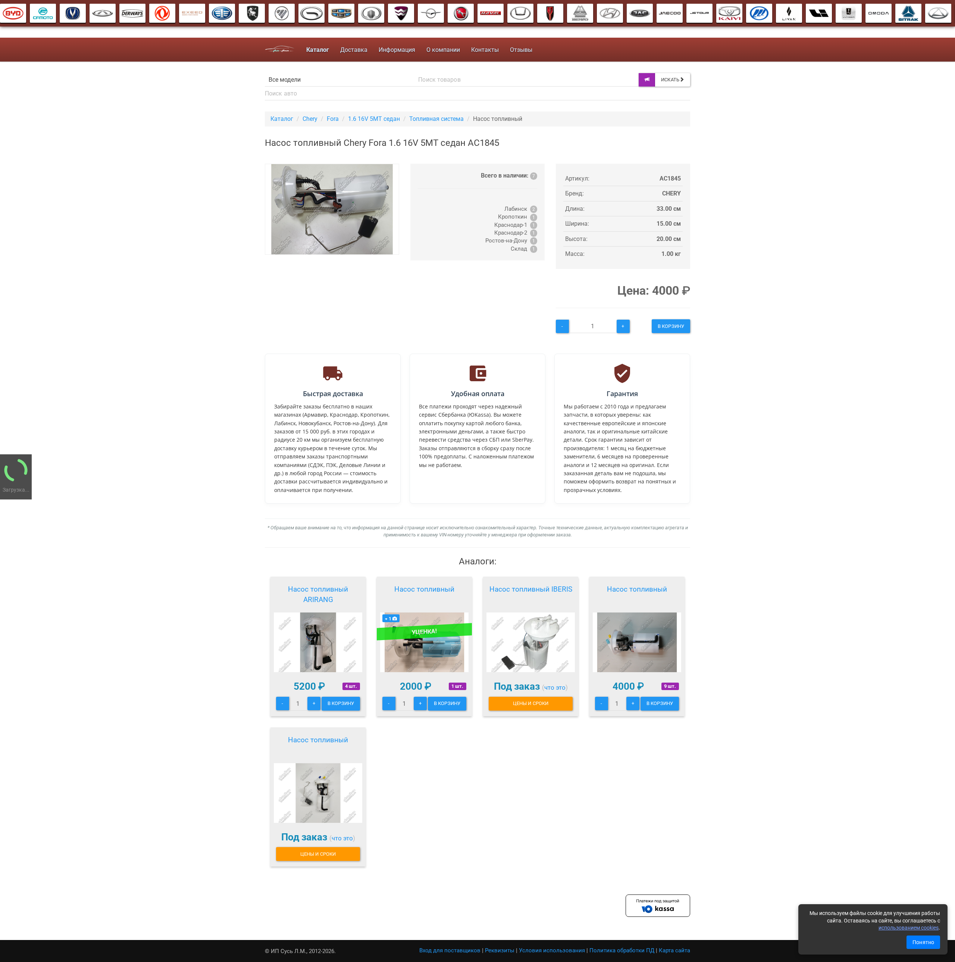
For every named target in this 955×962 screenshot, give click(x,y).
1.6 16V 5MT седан (374, 118)
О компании (443, 49)
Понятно (923, 942)
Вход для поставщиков (449, 950)
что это (555, 687)
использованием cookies (909, 928)
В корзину (671, 326)
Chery (310, 118)
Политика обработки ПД (621, 950)
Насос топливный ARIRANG (318, 594)
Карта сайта (674, 950)
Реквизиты (499, 950)
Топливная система (436, 118)
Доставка (353, 49)
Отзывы (521, 49)
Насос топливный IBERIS (530, 589)
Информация (397, 49)
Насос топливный (424, 589)
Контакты (485, 49)
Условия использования (552, 950)
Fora (333, 118)
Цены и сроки (530, 703)
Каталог (281, 118)
